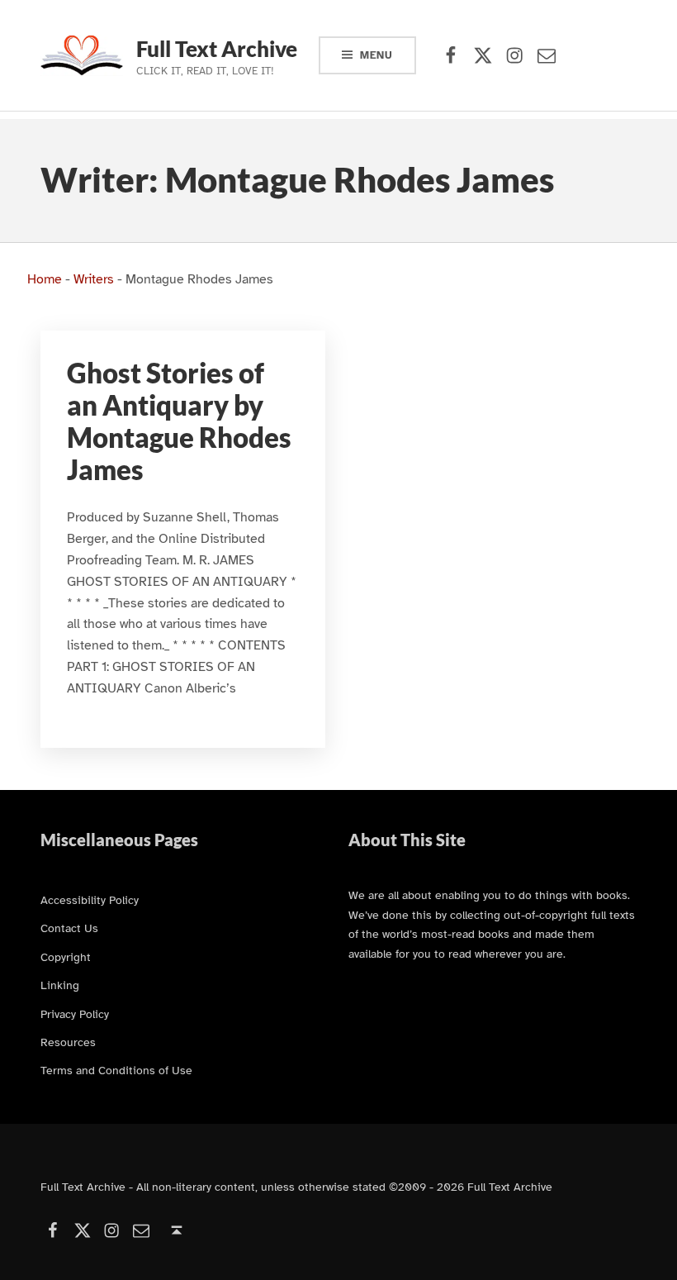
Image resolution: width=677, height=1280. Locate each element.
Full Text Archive (216, 49)
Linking (59, 985)
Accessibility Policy (89, 899)
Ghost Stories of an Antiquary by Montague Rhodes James (179, 422)
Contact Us (69, 928)
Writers (93, 279)
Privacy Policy (74, 1013)
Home (44, 279)
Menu (376, 55)
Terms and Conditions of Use (116, 1070)
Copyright (65, 956)
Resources (68, 1042)
